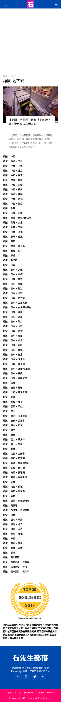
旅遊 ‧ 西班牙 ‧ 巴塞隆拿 (16, 510)
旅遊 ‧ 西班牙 (10, 505)
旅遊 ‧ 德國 (9, 241)
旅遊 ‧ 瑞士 (9, 434)
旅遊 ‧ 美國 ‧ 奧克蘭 (14, 458)
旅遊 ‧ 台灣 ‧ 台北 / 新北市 (17, 217)
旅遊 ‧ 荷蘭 (9, 496)
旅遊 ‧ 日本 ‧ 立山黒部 (15, 302)
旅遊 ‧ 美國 (9, 449)
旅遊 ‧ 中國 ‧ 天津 (13, 184)
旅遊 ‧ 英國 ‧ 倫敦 (13, 486)
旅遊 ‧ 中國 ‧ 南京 (13, 175)
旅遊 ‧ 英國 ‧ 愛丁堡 (14, 491)
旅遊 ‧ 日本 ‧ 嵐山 (13, 335)
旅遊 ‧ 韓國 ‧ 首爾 (13, 548)
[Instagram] (26, 677)
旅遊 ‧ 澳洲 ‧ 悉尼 (13, 425)
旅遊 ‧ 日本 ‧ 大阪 (13, 269)
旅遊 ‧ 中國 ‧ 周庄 (13, 180)
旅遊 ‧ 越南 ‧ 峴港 (13, 519)
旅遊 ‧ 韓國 (9, 538)
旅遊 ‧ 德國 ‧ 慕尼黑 (14, 246)
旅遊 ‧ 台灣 (9, 208)
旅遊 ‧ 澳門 (9, 430)
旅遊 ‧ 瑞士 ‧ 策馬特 (14, 439)
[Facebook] (18, 677)
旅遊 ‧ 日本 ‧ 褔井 (13, 279)
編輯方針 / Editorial (47, 692)
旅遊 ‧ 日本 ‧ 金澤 (13, 284)
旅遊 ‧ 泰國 (9, 397)
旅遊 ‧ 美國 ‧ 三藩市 (14, 453)
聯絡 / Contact (30, 692)
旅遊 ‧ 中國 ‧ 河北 (13, 199)
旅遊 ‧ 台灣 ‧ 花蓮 (13, 232)
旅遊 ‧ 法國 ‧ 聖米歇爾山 (16, 392)
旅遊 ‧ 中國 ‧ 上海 (13, 166)
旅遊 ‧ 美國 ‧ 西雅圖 (14, 472)
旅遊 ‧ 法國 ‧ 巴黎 (13, 387)
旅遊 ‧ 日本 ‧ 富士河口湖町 (17, 368)
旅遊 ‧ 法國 (9, 383)
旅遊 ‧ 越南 (9, 515)
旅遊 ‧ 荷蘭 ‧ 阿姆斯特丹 (16, 500)
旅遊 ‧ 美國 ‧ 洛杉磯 (14, 467)
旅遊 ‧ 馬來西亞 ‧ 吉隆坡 (16, 562)
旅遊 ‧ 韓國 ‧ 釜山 (13, 543)
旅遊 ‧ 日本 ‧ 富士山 (14, 364)
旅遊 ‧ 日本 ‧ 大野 (13, 326)
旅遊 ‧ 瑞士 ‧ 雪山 (13, 444)
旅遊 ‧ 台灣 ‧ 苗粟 (13, 236)
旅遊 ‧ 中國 (9, 156)
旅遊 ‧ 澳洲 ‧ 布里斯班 (15, 416)
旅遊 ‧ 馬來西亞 (11, 557)
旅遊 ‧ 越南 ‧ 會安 (13, 524)
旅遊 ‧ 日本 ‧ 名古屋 (14, 298)
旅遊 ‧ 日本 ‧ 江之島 (14, 359)
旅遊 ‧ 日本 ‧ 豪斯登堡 (15, 378)
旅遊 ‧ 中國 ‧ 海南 (13, 203)
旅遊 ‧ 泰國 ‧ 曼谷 (13, 401)
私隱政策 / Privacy (13, 692)
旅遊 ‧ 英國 (9, 482)
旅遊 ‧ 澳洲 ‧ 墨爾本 (14, 420)
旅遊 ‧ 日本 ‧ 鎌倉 (13, 354)
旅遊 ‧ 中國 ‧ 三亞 (13, 161)
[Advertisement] (30, 40)
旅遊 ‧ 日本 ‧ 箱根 (13, 345)
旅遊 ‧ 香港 (9, 552)
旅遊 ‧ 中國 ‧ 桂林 (13, 194)
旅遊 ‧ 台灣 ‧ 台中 (13, 213)
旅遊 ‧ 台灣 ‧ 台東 (13, 222)
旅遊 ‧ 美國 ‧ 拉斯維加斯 (16, 463)
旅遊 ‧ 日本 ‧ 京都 (13, 274)
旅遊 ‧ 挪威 (9, 255)
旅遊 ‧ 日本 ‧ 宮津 (13, 331)
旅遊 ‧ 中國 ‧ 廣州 (13, 189)
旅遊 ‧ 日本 (9, 265)
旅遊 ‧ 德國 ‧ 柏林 (13, 251)
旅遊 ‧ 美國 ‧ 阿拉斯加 (15, 477)
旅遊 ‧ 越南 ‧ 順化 (13, 534)
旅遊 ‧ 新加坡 (10, 260)
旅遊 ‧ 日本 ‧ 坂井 (13, 321)
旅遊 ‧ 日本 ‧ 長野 (13, 293)
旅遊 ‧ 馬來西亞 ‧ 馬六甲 (16, 571)
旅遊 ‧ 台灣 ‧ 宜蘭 (13, 227)
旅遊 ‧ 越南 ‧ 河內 (13, 529)
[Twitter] (35, 677)
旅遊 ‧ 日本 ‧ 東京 (13, 340)
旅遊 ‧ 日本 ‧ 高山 (13, 312)
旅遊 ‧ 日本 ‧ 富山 (13, 317)
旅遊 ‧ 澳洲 (9, 411)
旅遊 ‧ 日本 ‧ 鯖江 (13, 288)
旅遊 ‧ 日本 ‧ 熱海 (13, 350)
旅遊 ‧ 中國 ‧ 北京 (13, 170)
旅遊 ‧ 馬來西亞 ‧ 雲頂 (15, 567)
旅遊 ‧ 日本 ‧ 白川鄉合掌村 (17, 307)
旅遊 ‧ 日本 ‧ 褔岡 (13, 373)
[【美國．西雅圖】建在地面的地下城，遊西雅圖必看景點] (30, 104)
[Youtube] (43, 677)
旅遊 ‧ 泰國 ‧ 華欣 (13, 406)
